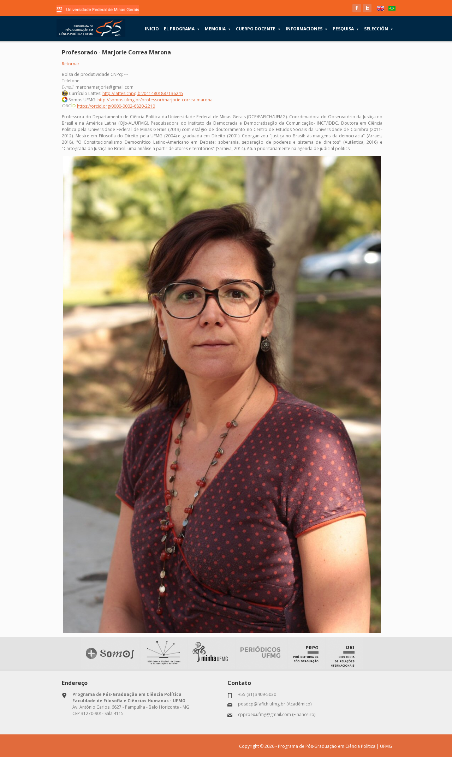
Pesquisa (346, 29)
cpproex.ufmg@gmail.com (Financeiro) (276, 714)
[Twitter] (367, 8)
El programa (182, 29)
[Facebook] (356, 8)
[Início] (90, 28)
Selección (378, 29)
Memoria (218, 29)
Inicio (152, 29)
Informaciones (307, 29)
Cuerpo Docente (258, 29)
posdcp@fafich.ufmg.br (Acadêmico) (274, 704)
